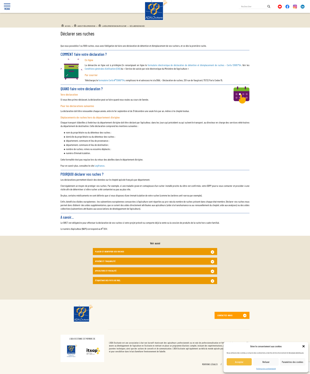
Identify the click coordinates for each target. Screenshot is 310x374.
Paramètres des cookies (292, 361)
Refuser (266, 361)
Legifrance (99, 165)
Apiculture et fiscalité (105, 270)
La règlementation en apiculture (114, 26)
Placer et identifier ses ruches (109, 251)
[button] (303, 346)
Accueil (68, 26)
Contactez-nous (224, 315)
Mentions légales (210, 364)
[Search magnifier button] (269, 6)
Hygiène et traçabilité (105, 261)
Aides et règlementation (86, 26)
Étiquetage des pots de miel (107, 280)
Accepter (239, 361)
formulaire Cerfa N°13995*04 (111, 80)
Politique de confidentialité (266, 368)
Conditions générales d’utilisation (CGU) (102, 68)
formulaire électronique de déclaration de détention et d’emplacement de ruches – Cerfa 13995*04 (194, 65)
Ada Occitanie (155, 21)
